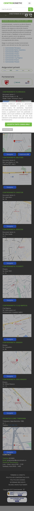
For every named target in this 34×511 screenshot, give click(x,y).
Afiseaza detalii (7, 129)
